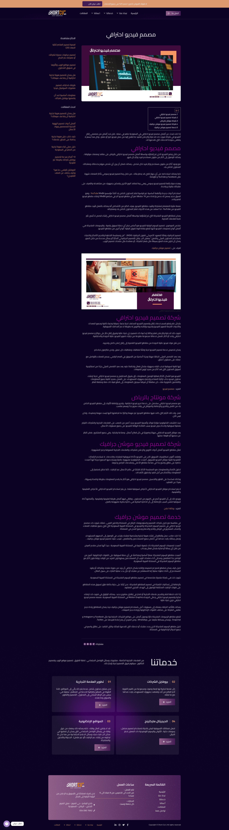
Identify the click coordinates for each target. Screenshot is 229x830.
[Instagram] (119, 825)
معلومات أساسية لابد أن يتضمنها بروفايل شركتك (64, 96)
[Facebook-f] (128, 825)
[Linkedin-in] (115, 825)
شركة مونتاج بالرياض (168, 120)
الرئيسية (134, 13)
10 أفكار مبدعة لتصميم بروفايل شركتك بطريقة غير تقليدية (64, 160)
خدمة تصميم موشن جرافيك (165, 127)
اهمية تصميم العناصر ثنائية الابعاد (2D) (63, 46)
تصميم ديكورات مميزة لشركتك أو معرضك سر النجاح (62, 56)
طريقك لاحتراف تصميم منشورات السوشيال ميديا (64, 86)
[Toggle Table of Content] (175, 111)
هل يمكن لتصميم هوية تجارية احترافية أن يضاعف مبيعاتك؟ (62, 76)
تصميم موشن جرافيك (161, 248)
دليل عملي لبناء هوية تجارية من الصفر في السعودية (63, 148)
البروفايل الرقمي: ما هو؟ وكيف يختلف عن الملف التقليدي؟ (64, 173)
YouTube (94, 193)
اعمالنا (97, 13)
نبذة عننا (123, 13)
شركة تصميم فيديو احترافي (165, 117)
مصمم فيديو (168, 389)
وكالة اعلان (169, 508)
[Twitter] (123, 825)
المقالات (84, 13)
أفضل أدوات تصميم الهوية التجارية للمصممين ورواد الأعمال (63, 126)
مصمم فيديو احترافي (168, 114)
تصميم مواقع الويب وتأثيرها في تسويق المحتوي (63, 66)
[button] (93, 644)
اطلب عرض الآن (94, 4)
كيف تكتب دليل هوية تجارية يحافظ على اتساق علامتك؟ (63, 138)
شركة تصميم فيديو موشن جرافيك (162, 124)
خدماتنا (109, 13)
